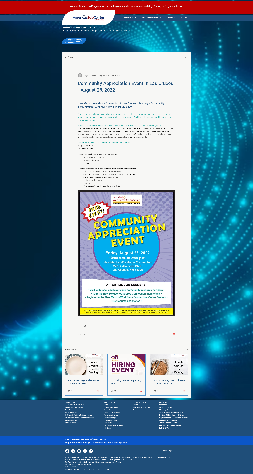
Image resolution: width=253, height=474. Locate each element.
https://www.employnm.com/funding (108, 462)
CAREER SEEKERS (111, 402)
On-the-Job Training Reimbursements (79, 415)
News (135, 410)
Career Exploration (111, 410)
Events (135, 404)
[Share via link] (85, 326)
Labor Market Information (74, 404)
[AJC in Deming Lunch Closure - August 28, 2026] (84, 364)
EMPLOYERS (70, 402)
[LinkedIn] (85, 451)
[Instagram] (73, 451)
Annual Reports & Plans (168, 423)
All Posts (69, 57)
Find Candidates (71, 412)
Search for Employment (113, 412)
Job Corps (107, 428)
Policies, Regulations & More (170, 425)
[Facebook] (67, 451)
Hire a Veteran (70, 423)
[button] (130, 17)
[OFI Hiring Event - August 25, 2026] (126, 364)
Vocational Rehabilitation (113, 425)
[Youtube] (79, 451)
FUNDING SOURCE (72, 467)
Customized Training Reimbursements (79, 417)
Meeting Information (167, 410)
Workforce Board (165, 407)
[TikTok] (91, 451)
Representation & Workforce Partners (173, 417)
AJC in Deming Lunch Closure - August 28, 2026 (83, 382)
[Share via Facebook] (79, 326)
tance (115, 415)
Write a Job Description (74, 407)
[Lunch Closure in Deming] (169, 364)
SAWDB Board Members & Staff (171, 412)
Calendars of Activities (141, 407)
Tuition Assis (108, 415)
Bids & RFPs (164, 428)
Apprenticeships (71, 420)
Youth (106, 404)
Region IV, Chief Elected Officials (171, 415)
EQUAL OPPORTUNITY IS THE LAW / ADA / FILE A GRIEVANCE (87, 469)
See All (185, 349)
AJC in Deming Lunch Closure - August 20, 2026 (169, 382)
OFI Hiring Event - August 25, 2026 (126, 382)
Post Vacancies (71, 410)
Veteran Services (110, 420)
